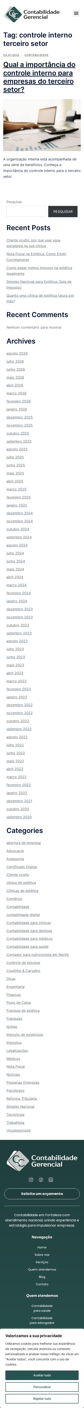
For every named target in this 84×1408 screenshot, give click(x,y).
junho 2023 (15, 657)
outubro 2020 (17, 809)
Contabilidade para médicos (29, 938)
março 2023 (16, 681)
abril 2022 (14, 769)
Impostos (14, 1042)
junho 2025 (15, 465)
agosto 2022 (17, 737)
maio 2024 (15, 569)
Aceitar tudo (42, 1375)
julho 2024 (15, 553)
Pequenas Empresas (22, 1082)
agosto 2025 (17, 449)
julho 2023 (15, 649)
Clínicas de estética (22, 890)
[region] (42, 1368)
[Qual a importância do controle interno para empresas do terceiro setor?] (42, 124)
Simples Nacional (20, 1106)
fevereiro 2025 (18, 497)
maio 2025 (15, 473)
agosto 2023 (17, 641)
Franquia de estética (23, 1010)
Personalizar (42, 1387)
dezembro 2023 (19, 609)
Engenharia (15, 986)
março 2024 (16, 585)
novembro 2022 (19, 713)
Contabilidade (36, 55)
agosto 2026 (17, 353)
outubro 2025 (17, 433)
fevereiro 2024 (18, 593)
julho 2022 (15, 745)
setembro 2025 (19, 441)
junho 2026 (15, 369)
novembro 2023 (19, 617)
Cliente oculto (17, 874)
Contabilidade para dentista (29, 931)
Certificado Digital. (21, 867)
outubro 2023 (17, 625)
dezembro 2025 (19, 417)
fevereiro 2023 (18, 689)
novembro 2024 (19, 521)
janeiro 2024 (16, 601)
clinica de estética (21, 882)
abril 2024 (14, 577)
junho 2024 (15, 561)
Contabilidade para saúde (27, 946)
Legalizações (17, 1050)
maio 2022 (15, 761)
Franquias (14, 1018)
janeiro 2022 (16, 793)
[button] (76, 13)
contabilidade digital (23, 915)
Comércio (14, 898)
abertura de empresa (23, 843)
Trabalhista (15, 1122)
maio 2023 (15, 665)
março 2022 (16, 777)
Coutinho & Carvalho (23, 970)
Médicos (13, 1058)
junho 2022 (15, 753)
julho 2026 (15, 361)
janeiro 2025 (16, 505)
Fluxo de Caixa (18, 1002)
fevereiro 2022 (18, 785)
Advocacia (15, 851)
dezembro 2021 (19, 801)
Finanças (13, 994)
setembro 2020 (19, 817)
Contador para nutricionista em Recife (37, 954)
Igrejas (11, 1026)
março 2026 (16, 393)
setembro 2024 (19, 537)
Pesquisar (14, 202)
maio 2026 (15, 377)
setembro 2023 (19, 633)
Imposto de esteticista (24, 1034)
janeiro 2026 (16, 409)
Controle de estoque (23, 962)
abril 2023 (14, 673)
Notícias (13, 1074)
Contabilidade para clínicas (28, 923)
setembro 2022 (19, 729)
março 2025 (16, 489)
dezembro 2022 (19, 705)
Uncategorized (18, 1130)
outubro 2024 (17, 529)
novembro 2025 (19, 425)
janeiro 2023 (16, 697)
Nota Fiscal (15, 1066)
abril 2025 (14, 481)
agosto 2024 (17, 545)
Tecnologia (15, 1114)
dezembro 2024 (19, 513)
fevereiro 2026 (18, 401)
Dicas (11, 978)
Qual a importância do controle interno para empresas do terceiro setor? (39, 77)
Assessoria (15, 859)
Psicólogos (15, 1090)
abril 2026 (14, 385)
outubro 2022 (17, 721)
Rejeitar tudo (42, 1398)
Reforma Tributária (21, 1098)
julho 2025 (15, 457)
